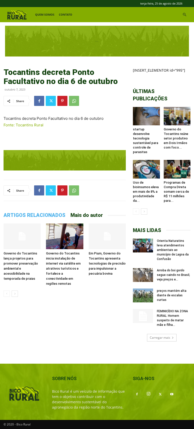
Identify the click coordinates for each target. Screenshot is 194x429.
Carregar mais (160, 337)
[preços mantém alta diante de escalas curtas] (143, 295)
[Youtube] (172, 394)
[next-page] (15, 294)
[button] (184, 14)
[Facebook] (39, 101)
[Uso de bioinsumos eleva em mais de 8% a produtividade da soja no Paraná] (146, 169)
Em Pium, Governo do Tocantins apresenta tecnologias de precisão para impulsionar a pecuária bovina (107, 263)
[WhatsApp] (74, 101)
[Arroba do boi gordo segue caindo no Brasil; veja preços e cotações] (143, 275)
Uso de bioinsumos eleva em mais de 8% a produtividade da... (146, 192)
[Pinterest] (62, 101)
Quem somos (44, 14)
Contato (65, 14)
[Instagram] (148, 394)
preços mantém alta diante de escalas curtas (171, 295)
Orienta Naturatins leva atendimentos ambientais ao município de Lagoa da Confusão (173, 250)
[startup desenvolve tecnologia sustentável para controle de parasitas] (146, 116)
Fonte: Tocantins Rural (23, 125)
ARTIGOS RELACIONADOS (34, 215)
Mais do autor (86, 215)
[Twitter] (51, 101)
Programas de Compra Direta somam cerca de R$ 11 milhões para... (176, 192)
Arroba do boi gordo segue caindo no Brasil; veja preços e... (173, 275)
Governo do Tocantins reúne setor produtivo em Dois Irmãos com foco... (176, 138)
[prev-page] (7, 294)
